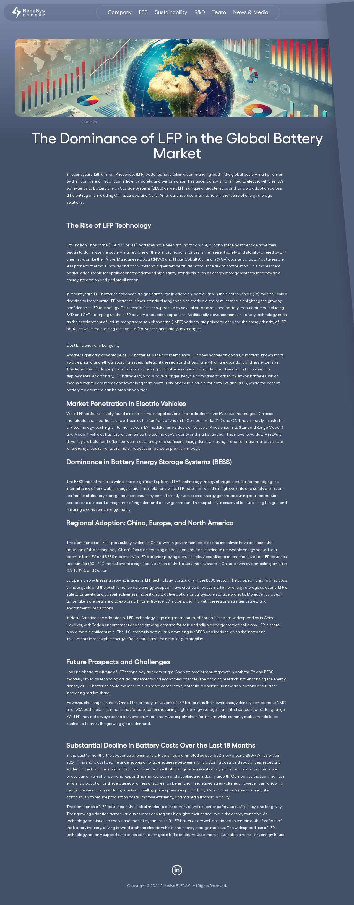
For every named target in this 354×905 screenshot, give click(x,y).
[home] (28, 12)
